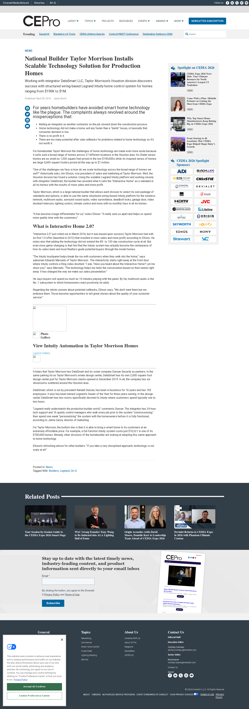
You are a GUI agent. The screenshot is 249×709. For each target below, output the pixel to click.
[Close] (62, 639)
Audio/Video (86, 651)
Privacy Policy (20, 679)
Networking (86, 638)
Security (84, 659)
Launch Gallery (41, 353)
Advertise (39, 3)
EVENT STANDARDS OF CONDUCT (152, 694)
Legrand (64, 470)
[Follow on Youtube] (246, 3)
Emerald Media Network (16, 3)
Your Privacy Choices (181, 694)
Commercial (86, 643)
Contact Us (173, 667)
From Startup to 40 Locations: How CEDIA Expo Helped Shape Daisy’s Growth (201, 142)
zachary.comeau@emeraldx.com (182, 650)
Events (142, 21)
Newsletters (129, 651)
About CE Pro (130, 643)
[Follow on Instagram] (241, 3)
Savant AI (44, 34)
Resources (126, 21)
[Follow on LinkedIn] (232, 3)
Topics (89, 21)
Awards (160, 21)
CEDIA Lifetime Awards (92, 34)
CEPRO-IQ (129, 655)
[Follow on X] (237, 3)
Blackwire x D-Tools (64, 34)
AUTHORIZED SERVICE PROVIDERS (118, 694)
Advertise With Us (132, 638)
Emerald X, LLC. (199, 689)
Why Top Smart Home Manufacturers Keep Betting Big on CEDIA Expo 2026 (201, 121)
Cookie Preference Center (34, 695)
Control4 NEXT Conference (124, 34)
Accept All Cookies (34, 686)
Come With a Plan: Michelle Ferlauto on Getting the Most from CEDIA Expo (201, 101)
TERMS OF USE (207, 694)
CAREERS (96, 694)
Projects (108, 21)
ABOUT (86, 694)
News (28, 50)
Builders (54, 470)
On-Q (74, 470)
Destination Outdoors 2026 (157, 34)
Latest (72, 21)
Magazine (128, 647)
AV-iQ (53, 3)
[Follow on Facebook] (227, 3)
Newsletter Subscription (207, 21)
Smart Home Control (90, 647)
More (177, 21)
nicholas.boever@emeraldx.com (182, 662)
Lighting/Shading (89, 655)
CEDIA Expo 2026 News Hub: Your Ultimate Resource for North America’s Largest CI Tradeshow (199, 79)
